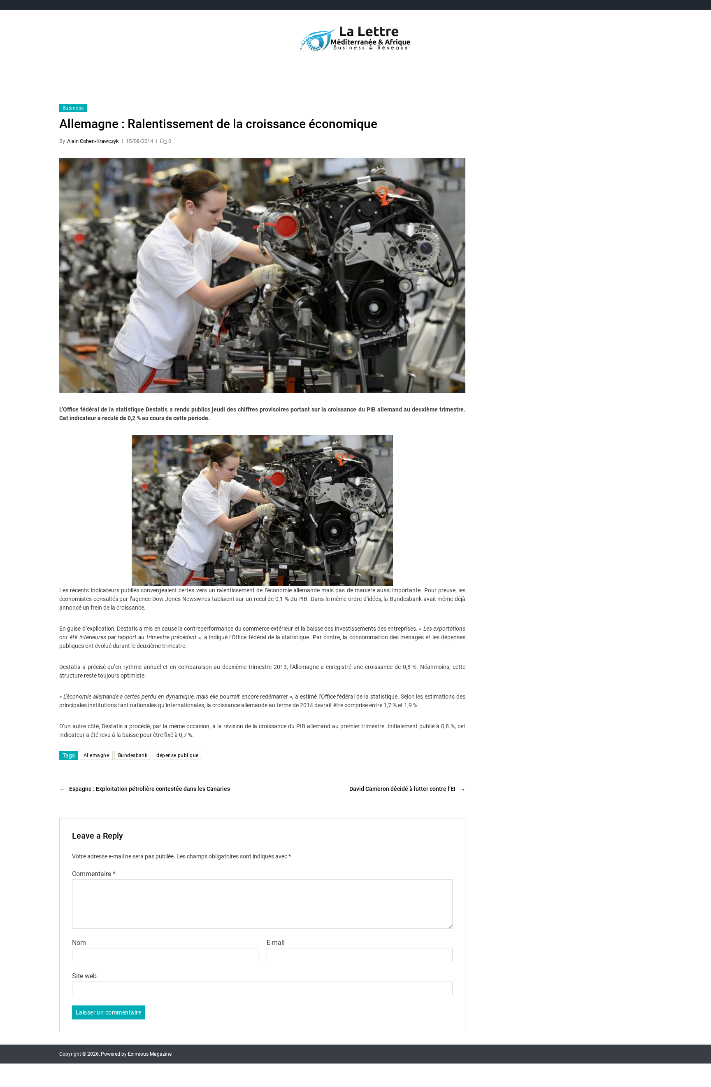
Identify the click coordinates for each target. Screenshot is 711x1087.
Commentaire (94, 874)
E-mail (276, 943)
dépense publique (177, 755)
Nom (79, 943)
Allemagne (96, 755)
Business (73, 108)
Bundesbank (132, 755)
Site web (84, 975)
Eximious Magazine (150, 1054)
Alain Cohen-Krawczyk (93, 141)
